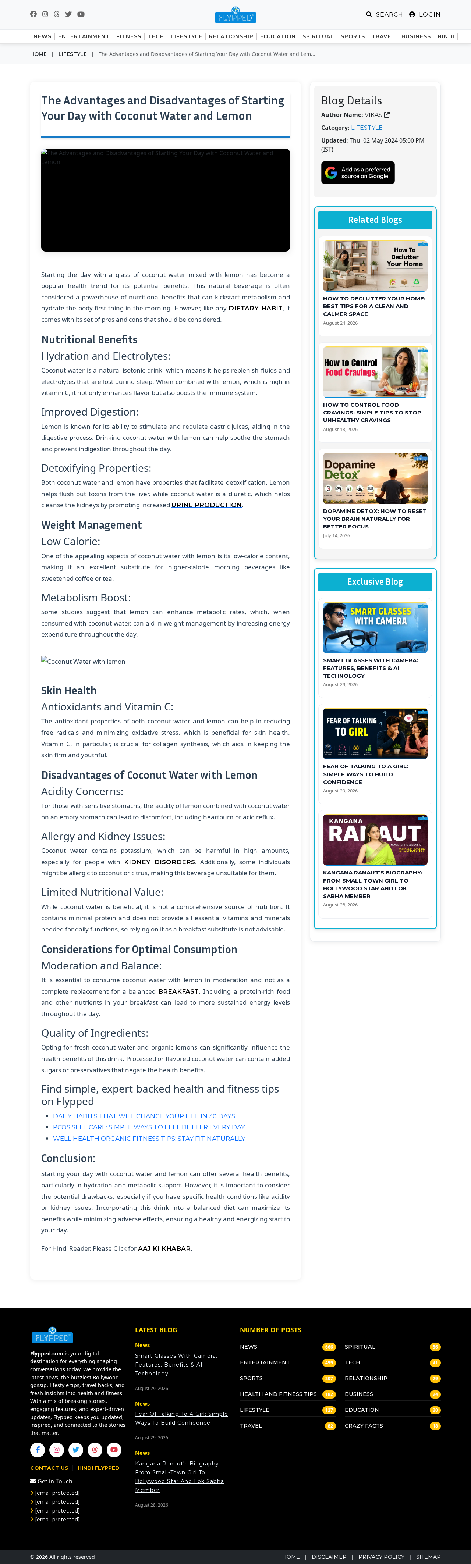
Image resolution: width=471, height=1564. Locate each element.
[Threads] (95, 1450)
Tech (352, 1362)
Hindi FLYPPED (99, 1468)
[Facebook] (37, 1450)
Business (359, 1394)
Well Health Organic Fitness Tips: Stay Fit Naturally (149, 1138)
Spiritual (360, 1346)
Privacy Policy (381, 1557)
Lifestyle (73, 54)
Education (362, 1410)
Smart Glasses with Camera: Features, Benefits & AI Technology (370, 668)
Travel (251, 1425)
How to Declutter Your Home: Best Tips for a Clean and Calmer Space (374, 306)
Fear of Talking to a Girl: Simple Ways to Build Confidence (365, 774)
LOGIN (429, 14)
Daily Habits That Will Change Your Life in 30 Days (144, 1116)
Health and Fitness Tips (278, 1394)
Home (38, 54)
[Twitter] (75, 1450)
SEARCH (388, 14)
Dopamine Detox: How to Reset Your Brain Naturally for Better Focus (375, 518)
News (248, 1346)
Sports (251, 1378)
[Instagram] (56, 1450)
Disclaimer (329, 1557)
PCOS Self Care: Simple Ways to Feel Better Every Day (149, 1127)
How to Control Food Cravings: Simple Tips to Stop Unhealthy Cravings (372, 412)
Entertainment (265, 1362)
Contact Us (50, 1468)
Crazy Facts (364, 1425)
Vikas (373, 114)
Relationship (366, 1378)
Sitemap (428, 1557)
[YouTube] (114, 1450)
